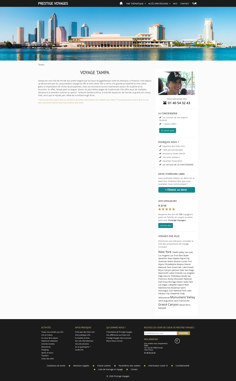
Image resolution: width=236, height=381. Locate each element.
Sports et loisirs (47, 353)
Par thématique (135, 3)
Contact (184, 3)
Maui (170, 258)
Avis (175, 3)
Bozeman (175, 287)
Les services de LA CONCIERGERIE (178, 164)
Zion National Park (177, 290)
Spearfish (162, 258)
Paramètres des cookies (129, 365)
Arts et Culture (47, 335)
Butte (186, 255)
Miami (170, 261)
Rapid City (185, 258)
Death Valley (178, 252)
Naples (176, 258)
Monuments (46, 347)
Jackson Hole (178, 270)
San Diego (189, 270)
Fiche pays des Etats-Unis (85, 332)
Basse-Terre (184, 304)
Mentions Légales (81, 365)
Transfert (44, 355)
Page (160, 276)
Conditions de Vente (56, 365)
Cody (182, 293)
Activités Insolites (48, 344)
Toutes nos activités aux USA (52, 332)
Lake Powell (188, 267)
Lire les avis (165, 225)
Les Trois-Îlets (176, 255)
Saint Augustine (165, 300)
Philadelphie (170, 264)
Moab (184, 276)
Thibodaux (176, 276)
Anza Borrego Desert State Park (178, 281)
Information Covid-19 (158, 365)
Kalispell (162, 308)
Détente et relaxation (49, 341)
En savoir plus (167, 130)
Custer (184, 261)
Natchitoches (164, 287)
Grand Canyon (168, 304)
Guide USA (79, 350)
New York (165, 252)
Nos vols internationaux (84, 341)
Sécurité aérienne (82, 344)
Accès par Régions (158, 3)
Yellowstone (164, 297)
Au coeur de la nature (49, 338)
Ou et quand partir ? (82, 347)
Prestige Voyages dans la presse (118, 338)
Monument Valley (182, 297)
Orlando (179, 273)
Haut (226, 372)
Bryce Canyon (164, 270)
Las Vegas (163, 284)
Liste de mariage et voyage (110, 369)
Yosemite (162, 261)
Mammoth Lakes (166, 273)
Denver (166, 276)
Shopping (44, 350)
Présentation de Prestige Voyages (119, 332)
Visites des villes (47, 358)
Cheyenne (174, 293)
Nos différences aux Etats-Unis (118, 335)
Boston (177, 261)
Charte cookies (104, 365)
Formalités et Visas (82, 338)
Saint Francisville (181, 300)
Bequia (180, 264)
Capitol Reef (183, 284)
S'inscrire (183, 333)
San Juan (189, 252)
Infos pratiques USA (82, 335)
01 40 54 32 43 (179, 103)
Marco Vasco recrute (114, 341)
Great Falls (177, 267)
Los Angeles (164, 255)
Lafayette (172, 284)
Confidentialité (182, 365)
